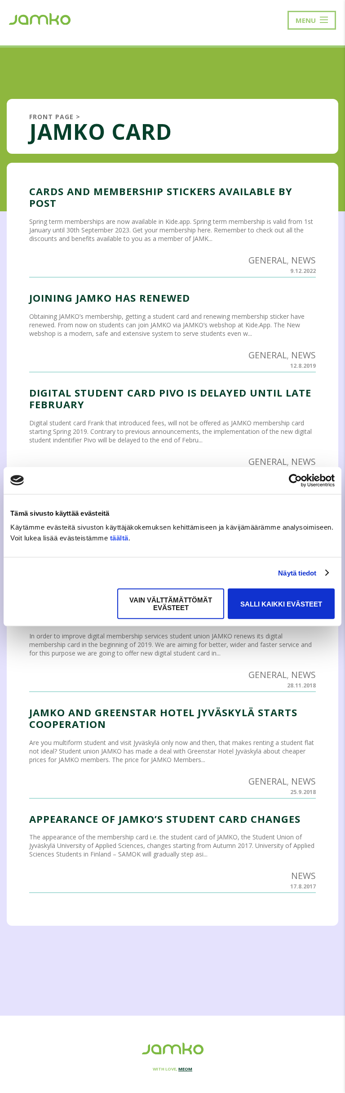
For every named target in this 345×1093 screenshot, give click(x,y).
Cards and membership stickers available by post (160, 197)
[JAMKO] (40, 18)
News (303, 260)
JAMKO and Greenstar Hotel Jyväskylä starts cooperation (163, 718)
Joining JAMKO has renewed (109, 297)
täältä (119, 538)
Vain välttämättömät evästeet (170, 603)
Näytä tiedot (297, 572)
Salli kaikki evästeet (281, 603)
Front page (51, 116)
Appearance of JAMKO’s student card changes (165, 818)
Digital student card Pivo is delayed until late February (170, 398)
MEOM (185, 1069)
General (267, 260)
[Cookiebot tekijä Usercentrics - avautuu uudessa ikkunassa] (295, 480)
